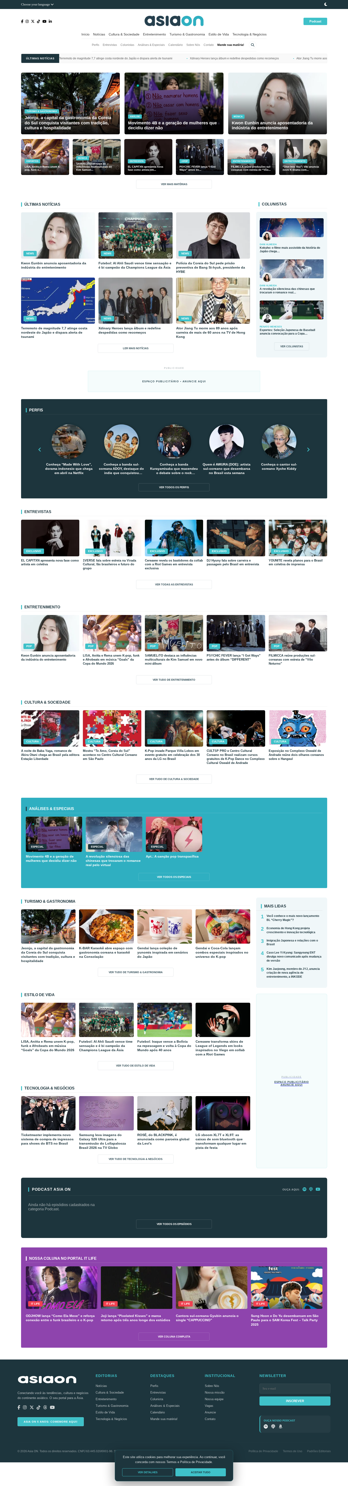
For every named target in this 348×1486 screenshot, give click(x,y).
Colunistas (127, 45)
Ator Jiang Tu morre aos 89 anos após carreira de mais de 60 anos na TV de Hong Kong (269, 58)
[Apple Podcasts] (311, 1189)
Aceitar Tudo (200, 1472)
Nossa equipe (214, 1399)
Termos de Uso (292, 1451)
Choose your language (36, 4)
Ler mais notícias (135, 348)
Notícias (99, 34)
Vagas (209, 1406)
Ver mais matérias (174, 184)
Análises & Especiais (151, 45)
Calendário (175, 45)
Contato (209, 45)
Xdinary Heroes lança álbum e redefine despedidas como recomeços (150, 58)
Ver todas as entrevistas (174, 584)
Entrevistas (110, 45)
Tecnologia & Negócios (249, 34)
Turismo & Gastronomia (187, 34)
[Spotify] (304, 1189)
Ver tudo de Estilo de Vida (135, 1065)
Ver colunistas (291, 346)
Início (85, 34)
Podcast (315, 21)
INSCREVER (295, 1401)
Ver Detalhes (147, 1472)
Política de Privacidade (263, 1451)
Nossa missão (214, 1392)
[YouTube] (318, 1189)
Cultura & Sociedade (124, 34)
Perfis (95, 45)
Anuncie (210, 1412)
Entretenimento (154, 34)
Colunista (156, 1399)
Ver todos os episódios (174, 1224)
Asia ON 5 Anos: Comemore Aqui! (51, 1421)
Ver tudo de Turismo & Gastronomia (136, 972)
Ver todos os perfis (174, 487)
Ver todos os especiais (174, 877)
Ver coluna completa (174, 1336)
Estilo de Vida (219, 34)
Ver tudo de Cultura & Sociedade (174, 779)
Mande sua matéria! (230, 45)
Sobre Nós (193, 45)
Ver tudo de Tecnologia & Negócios (135, 1159)
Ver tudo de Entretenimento (174, 679)
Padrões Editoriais (319, 1451)
